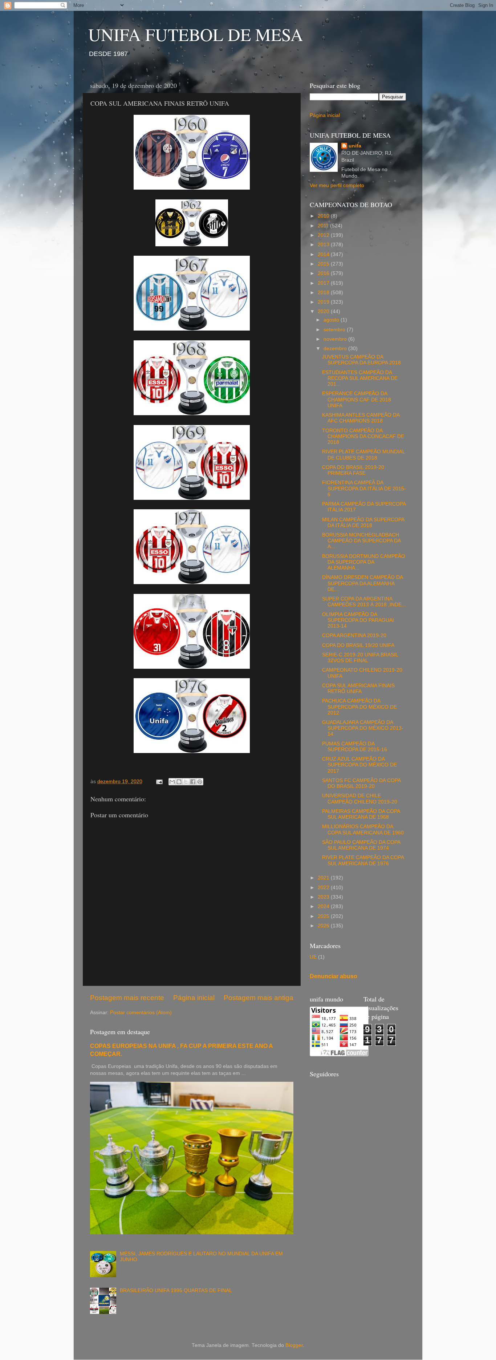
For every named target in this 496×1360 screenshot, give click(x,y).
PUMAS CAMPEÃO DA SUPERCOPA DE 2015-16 (354, 746)
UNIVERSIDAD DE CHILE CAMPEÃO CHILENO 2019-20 (359, 798)
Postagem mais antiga (258, 997)
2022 (324, 887)
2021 (324, 878)
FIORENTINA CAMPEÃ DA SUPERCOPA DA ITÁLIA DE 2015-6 (364, 488)
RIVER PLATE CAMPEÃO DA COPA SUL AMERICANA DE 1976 (363, 860)
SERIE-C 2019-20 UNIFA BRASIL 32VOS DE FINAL (360, 657)
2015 (324, 264)
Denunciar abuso (333, 976)
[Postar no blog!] (179, 781)
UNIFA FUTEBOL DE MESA (195, 34)
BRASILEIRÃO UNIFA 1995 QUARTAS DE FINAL (176, 1290)
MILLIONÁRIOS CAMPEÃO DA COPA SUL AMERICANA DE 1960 (363, 829)
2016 (324, 273)
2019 (324, 302)
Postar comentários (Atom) (141, 1012)
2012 (324, 235)
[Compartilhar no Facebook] (192, 781)
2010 (324, 216)
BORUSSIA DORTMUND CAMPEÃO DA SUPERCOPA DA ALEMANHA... (363, 562)
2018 (324, 292)
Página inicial (194, 997)
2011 (324, 225)
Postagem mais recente (127, 997)
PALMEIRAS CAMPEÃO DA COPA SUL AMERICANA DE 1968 (361, 814)
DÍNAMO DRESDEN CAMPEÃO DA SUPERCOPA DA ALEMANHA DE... (362, 583)
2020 (324, 311)
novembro (336, 339)
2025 (324, 916)
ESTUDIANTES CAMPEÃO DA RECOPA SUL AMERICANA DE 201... (360, 378)
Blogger (294, 1345)
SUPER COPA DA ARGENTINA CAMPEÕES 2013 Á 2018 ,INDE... (364, 601)
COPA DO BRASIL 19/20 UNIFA (358, 645)
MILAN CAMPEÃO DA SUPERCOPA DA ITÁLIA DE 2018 (363, 522)
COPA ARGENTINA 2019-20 (354, 635)
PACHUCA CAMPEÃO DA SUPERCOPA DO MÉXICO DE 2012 (359, 706)
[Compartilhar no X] (186, 781)
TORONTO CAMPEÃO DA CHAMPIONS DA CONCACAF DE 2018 (363, 436)
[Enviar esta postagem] (159, 781)
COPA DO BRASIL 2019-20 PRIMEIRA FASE (353, 470)
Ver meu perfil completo (337, 185)
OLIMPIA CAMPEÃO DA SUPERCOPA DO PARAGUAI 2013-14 (358, 620)
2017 (324, 283)
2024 (324, 906)
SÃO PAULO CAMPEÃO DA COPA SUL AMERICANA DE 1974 (361, 845)
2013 (324, 244)
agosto (332, 320)
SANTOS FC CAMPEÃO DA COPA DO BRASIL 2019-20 (361, 783)
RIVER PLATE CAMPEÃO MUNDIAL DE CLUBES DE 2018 (363, 454)
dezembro (336, 348)
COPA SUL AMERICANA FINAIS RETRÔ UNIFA (358, 688)
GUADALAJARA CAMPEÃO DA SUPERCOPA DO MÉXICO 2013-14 (362, 728)
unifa (355, 146)
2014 (324, 254)
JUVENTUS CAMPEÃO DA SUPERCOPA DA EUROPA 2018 (361, 359)
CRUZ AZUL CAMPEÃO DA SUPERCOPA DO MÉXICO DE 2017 (359, 764)
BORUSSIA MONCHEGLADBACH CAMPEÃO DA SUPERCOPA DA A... (361, 540)
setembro (335, 329)
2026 (324, 925)
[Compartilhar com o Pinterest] (199, 781)
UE (313, 957)
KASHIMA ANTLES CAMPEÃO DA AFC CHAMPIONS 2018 (360, 418)
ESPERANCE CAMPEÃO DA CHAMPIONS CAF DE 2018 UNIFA (356, 399)
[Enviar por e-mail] (172, 781)
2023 (324, 897)
